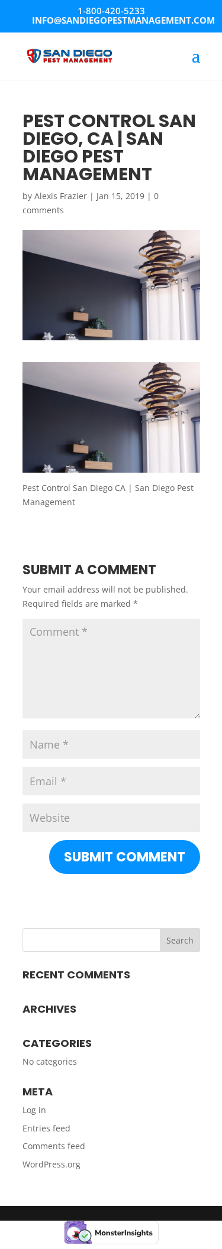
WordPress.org (51, 1164)
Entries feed (46, 1128)
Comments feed (53, 1146)
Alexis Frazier (60, 195)
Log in (34, 1109)
